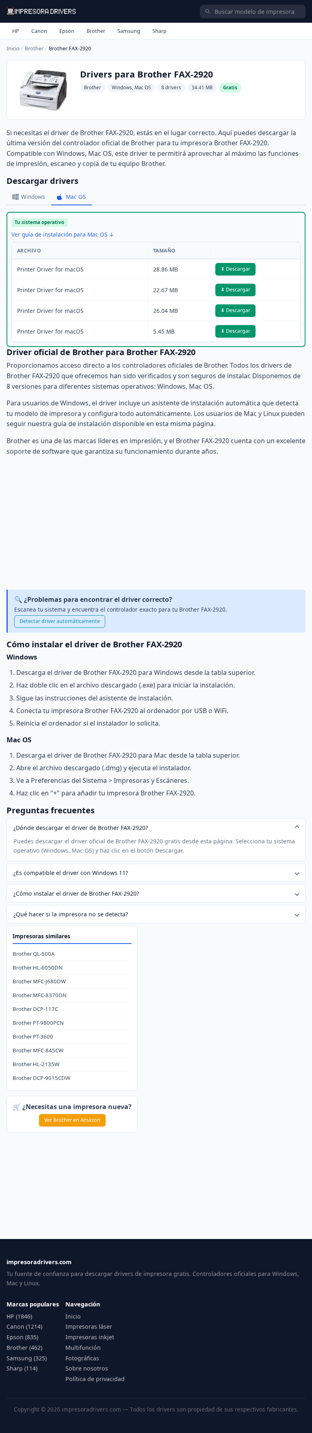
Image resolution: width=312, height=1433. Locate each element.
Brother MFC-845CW (38, 1050)
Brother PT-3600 (33, 1036)
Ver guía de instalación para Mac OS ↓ (62, 234)
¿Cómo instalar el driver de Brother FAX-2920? (76, 893)
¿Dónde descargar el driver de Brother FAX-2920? (80, 828)
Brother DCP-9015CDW (41, 1078)
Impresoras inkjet (89, 1337)
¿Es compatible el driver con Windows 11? (70, 873)
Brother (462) (24, 1347)
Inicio (13, 48)
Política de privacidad (95, 1379)
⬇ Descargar (235, 268)
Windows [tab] (33, 196)
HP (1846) (19, 1316)
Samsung (128, 30)
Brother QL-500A (33, 953)
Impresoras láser (88, 1326)
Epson (66, 30)
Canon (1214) (24, 1326)
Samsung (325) (26, 1358)
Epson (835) (22, 1337)
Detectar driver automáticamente (60, 621)
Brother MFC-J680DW (39, 981)
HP (15, 30)
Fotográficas (82, 1358)
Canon (39, 30)
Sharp (159, 30)
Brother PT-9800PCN (38, 1022)
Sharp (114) (21, 1368)
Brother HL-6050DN (38, 967)
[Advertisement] (156, 523)
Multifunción (83, 1347)
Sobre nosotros (86, 1368)
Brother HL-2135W (36, 1064)
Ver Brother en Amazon (72, 1119)
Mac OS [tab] (76, 196)
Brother (96, 30)
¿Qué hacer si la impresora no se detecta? (70, 914)
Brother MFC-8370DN (40, 995)
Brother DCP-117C (35, 1009)
